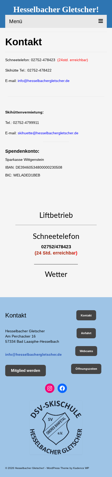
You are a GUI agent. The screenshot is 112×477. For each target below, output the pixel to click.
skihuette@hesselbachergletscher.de (48, 133)
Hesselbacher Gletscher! (56, 9)
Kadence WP (81, 468)
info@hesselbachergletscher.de (44, 81)
